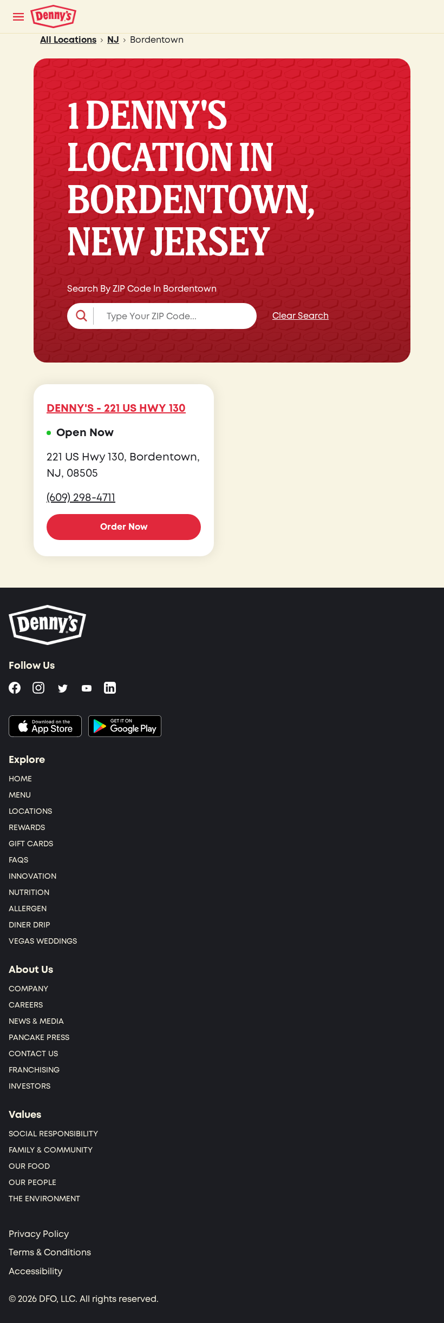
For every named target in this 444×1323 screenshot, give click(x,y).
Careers (26, 1005)
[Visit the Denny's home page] (48, 625)
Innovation (32, 876)
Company (28, 989)
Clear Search (300, 316)
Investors (29, 1086)
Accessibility (35, 1272)
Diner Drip (29, 925)
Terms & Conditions (50, 1253)
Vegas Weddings (43, 941)
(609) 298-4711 (81, 497)
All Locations (68, 40)
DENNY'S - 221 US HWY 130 (116, 408)
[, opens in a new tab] (45, 726)
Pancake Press (39, 1037)
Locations (30, 811)
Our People (32, 1182)
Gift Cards (31, 844)
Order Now (124, 527)
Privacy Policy (39, 1234)
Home (20, 779)
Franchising (34, 1070)
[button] (162, 316)
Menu (20, 795)
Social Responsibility (53, 1134)
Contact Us (33, 1054)
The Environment (44, 1199)
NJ (113, 40)
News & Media (36, 1021)
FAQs (18, 860)
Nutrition (29, 892)
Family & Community (51, 1150)
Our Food (29, 1166)
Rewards (27, 827)
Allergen (28, 909)
